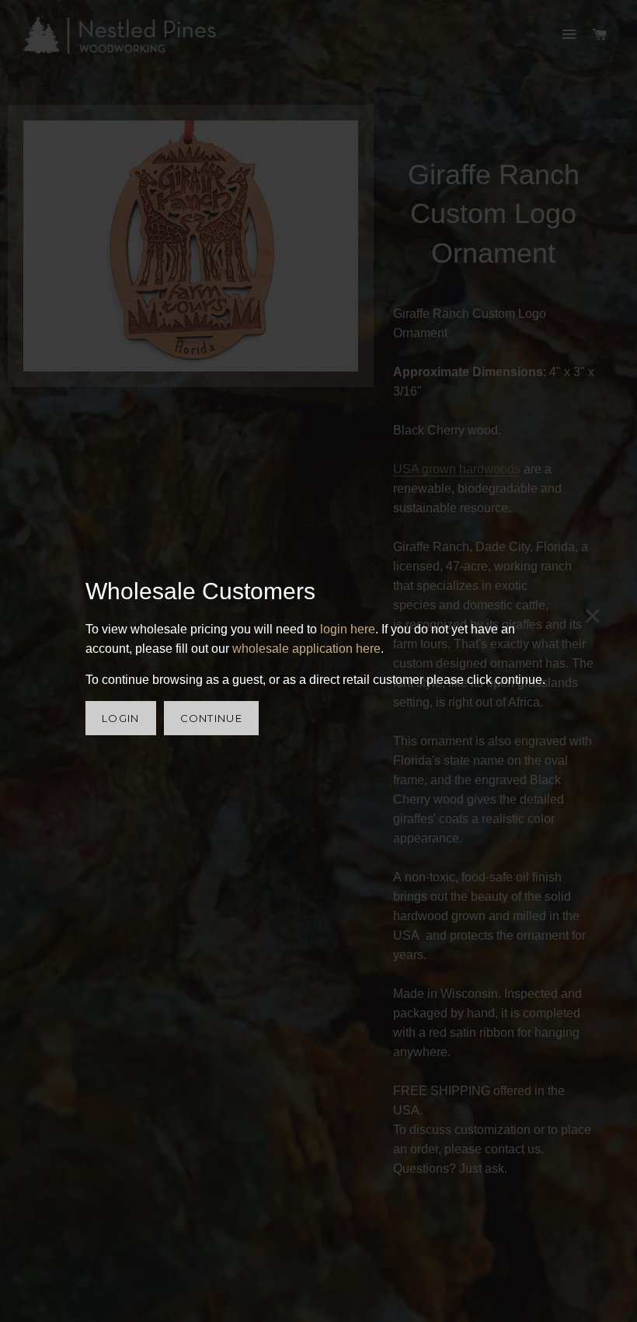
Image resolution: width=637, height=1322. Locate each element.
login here (347, 629)
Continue (211, 718)
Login (121, 718)
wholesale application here (306, 648)
